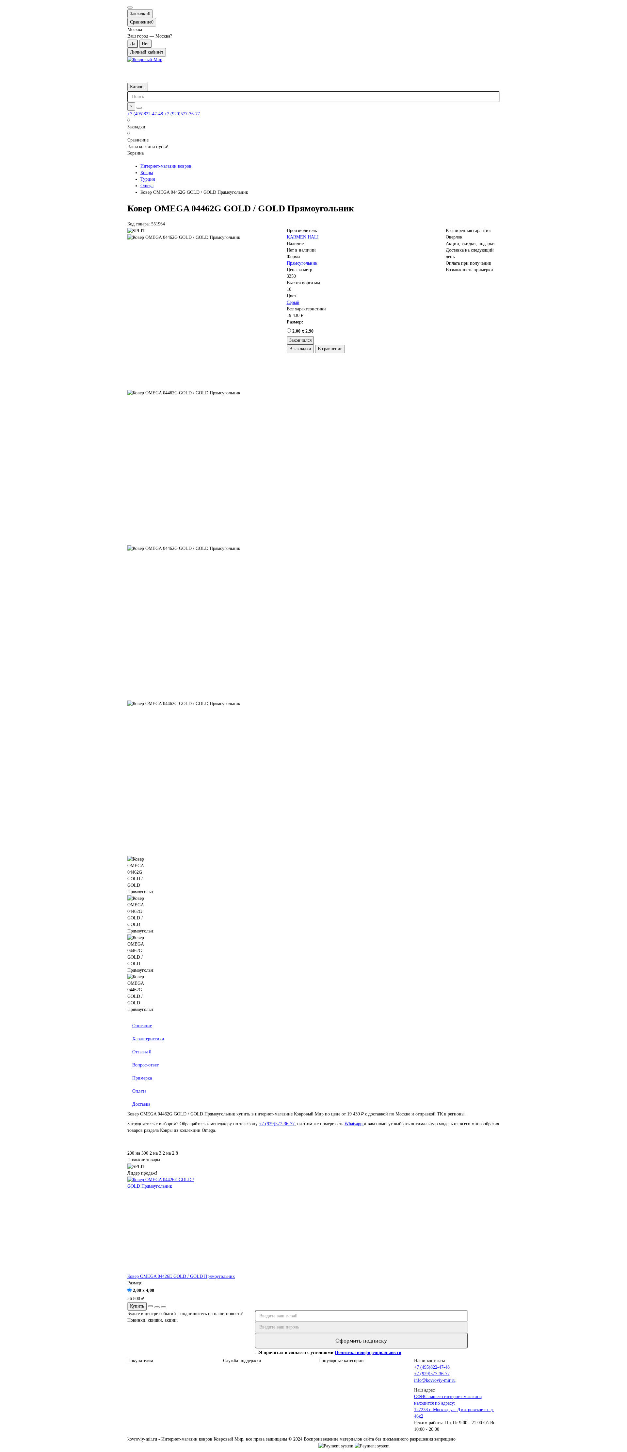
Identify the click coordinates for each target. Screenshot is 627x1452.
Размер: (295, 322)
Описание (142, 1025)
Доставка (141, 1104)
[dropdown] (130, 7)
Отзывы (141, 1051)
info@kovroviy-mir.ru (435, 1380)
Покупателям (140, 1360)
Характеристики (148, 1038)
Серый (293, 302)
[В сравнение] (163, 1307)
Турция (147, 179)
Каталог (137, 86)
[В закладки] (157, 1307)
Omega (146, 185)
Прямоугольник (302, 263)
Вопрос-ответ (145, 1065)
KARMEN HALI (303, 237)
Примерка (142, 1078)
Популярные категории (341, 1360)
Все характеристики (306, 308)
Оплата (139, 1091)
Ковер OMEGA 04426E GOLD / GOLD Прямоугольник (181, 1276)
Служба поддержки (242, 1360)
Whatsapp (354, 1123)
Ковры (146, 172)
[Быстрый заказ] (150, 1306)
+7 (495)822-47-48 (145, 113)
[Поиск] (139, 108)
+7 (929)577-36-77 (182, 113)
